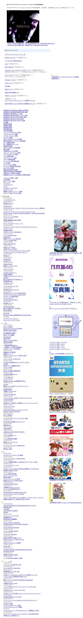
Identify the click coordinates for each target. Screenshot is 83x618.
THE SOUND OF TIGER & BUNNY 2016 (15, 492)
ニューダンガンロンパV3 (10, 286)
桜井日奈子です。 (8, 203)
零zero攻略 (6, 149)
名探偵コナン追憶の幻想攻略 (11, 173)
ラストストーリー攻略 (9, 158)
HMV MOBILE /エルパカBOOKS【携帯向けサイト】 (20, 103)
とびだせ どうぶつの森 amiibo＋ (12, 232)
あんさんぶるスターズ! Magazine (12, 328)
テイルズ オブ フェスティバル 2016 (13, 494)
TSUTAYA (8, 80)
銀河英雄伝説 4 (7, 389)
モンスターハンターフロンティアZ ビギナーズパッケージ (20, 227)
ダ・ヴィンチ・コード (9, 332)
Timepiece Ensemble (8, 306)
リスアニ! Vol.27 (8, 367)
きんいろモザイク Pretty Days (11, 522)
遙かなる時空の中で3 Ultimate (12, 308)
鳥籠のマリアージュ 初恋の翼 (12, 238)
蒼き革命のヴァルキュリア (11, 289)
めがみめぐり (7, 261)
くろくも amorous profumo (10, 531)
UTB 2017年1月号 (8, 399)
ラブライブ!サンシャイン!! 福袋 (12, 607)
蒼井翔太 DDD (7, 507)
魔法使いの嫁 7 (7, 449)
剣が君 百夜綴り (8, 274)
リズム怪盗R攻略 (8, 156)
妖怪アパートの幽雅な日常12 (11, 365)
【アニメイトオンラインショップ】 (15, 54)
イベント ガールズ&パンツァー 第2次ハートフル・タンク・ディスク (23, 497)
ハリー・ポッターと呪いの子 (11, 359)
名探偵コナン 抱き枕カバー (11, 615)
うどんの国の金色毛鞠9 (10, 438)
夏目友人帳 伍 (7, 477)
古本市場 (7, 86)
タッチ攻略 (6, 163)
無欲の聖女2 (7, 338)
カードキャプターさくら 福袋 (12, 605)
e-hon (6, 64)
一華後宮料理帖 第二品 (10, 345)
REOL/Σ (5, 512)
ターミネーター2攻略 (9, 164)
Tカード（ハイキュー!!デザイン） (59, 412)
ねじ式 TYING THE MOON (11, 527)
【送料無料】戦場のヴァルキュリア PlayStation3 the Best (65, 502)
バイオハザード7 (8, 298)
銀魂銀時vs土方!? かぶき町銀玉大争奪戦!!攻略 (16, 175)
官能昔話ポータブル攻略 (10, 151)
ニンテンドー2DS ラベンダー (58, 342)
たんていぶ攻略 (8, 137)
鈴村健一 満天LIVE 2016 (10, 470)
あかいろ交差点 (8, 326)
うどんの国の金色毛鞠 (9, 474)
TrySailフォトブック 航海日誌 (12, 349)
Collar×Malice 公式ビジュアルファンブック (15, 410)
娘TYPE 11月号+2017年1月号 (11, 411)
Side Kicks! (6, 313)
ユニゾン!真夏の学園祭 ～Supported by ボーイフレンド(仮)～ (20, 462)
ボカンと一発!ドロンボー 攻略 (12, 193)
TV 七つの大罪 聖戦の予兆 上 (12, 489)
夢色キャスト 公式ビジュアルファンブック (15, 386)
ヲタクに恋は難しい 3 (9, 435)
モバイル (12, 57)
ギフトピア (6, 183)
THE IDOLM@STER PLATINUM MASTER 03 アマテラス (19, 505)
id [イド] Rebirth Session (10, 235)
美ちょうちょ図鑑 (8, 335)
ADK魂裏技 (6, 179)
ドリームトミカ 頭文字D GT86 (12, 564)
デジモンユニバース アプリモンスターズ (15, 252)
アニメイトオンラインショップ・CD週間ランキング (20, 100)
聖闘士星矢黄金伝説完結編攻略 (12, 171)
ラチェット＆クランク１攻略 (11, 152)
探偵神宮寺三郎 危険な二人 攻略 (12, 113)
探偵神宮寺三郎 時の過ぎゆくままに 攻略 (15, 115)
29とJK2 (5, 384)
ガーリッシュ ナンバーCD (11, 515)
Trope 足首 (6, 509)
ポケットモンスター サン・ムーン (13, 223)
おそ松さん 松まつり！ (10, 272)
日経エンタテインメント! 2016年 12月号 (15, 355)
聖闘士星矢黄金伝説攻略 (10, 169)
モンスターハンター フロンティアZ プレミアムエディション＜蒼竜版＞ (24, 208)
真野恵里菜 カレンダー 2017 (11, 571)
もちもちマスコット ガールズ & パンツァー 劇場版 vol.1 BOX (21, 610)
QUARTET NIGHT (8, 551)
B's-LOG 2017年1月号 (9, 394)
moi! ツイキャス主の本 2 (10, 340)
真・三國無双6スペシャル (10, 144)
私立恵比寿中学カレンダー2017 (12, 597)
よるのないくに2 (8, 283)
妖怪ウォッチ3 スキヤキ (10, 266)
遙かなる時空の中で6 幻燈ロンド (13, 279)
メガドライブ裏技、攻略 (10, 178)
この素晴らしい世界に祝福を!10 (12, 347)
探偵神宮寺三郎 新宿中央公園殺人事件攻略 (15, 110)
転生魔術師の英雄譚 (9, 333)
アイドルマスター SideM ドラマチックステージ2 (17, 398)
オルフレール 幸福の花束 (10, 296)
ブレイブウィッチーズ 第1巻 (11, 479)
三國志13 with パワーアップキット (13, 276)
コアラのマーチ (8, 184)
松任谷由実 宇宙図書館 (10, 519)
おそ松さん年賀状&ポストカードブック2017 (16, 362)
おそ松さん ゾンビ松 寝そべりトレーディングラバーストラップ (21, 593)
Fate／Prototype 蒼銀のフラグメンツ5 (14, 421)
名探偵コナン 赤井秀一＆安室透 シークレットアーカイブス (20, 403)
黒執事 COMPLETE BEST (10, 554)
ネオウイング (9, 83)
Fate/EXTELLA (7, 206)
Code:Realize (6, 237)
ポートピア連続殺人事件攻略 (11, 166)
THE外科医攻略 (8, 130)
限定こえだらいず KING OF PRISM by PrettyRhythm (18, 580)
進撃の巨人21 (7, 425)
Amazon (7, 57)
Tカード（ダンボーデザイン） (58, 393)
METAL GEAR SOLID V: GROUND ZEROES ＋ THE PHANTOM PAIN (24, 213)
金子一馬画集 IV (8, 415)
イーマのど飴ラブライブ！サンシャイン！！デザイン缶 (19, 586)
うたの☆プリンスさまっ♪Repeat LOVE (14, 294)
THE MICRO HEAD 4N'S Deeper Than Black (15, 524)
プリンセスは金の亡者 (9, 240)
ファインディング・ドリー (11, 465)
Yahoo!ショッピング (10, 95)
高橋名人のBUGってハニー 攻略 (12, 191)
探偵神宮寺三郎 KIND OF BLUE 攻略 (14, 120)
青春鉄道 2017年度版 (9, 352)
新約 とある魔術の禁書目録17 (12, 371)
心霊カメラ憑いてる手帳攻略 (11, 147)
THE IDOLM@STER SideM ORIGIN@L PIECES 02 (17, 549)
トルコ (5, 186)
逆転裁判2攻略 (7, 124)
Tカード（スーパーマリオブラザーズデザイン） (63, 308)
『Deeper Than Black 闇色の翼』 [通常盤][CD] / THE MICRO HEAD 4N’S (27, 45)
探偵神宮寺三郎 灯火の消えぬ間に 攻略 (14, 117)
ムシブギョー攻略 (8, 168)
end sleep (5, 278)
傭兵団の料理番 (8, 342)
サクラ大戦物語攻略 (9, 159)
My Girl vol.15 (7, 337)
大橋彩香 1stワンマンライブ (11, 487)
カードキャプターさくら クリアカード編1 (15, 418)
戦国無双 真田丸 (8, 230)
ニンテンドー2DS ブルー (57, 345)
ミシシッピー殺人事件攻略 (11, 161)
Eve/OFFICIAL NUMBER (10, 510)
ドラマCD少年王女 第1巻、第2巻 (13, 558)
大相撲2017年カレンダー (10, 583)
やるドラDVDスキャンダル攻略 (12, 139)
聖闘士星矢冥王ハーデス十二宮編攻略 (14, 141)
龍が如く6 (6, 255)
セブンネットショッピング (12, 70)
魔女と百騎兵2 (7, 310)
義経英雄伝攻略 (8, 146)
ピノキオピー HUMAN (10, 534)
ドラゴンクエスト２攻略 (10, 136)
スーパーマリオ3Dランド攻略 (12, 132)
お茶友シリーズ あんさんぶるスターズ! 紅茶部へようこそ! (20, 575)
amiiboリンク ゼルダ (9, 247)
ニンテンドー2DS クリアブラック (59, 349)
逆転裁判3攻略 (7, 125)
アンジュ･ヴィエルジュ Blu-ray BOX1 (14, 458)
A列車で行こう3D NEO (10, 249)
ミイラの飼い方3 (8, 377)
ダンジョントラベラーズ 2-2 (11, 320)
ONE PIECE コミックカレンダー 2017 (14, 590)
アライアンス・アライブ (10, 318)
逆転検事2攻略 (7, 129)
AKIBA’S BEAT (7, 264)
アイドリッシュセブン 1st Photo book (13, 445)
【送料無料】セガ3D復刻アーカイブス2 (60, 480)
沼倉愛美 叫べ (7, 517)
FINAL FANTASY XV (9, 244)
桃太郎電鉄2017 (8, 281)
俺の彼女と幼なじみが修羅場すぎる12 (14, 381)
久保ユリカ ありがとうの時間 (12, 543)
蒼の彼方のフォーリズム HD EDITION (14, 293)
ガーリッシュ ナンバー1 (10, 475)
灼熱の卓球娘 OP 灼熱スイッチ (12, 538)
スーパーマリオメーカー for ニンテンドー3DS (16, 250)
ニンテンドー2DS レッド (57, 347)
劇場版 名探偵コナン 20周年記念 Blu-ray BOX (16, 499)
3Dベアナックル (8, 190)
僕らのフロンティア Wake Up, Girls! (13, 539)
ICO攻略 (5, 122)
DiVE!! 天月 (6, 546)
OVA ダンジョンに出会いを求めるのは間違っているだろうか (21, 468)
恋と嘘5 (5, 364)
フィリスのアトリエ (9, 199)
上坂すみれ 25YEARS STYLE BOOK (14, 432)
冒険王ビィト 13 (8, 354)
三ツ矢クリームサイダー (10, 188)
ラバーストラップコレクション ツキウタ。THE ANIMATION (21, 614)
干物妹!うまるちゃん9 (9, 391)
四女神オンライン (8, 303)
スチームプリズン (8, 269)
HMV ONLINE (9, 67)
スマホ (23, 70)
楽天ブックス (9, 89)
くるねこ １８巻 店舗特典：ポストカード (61, 353)
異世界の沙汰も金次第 (9, 330)
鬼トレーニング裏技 (9, 181)
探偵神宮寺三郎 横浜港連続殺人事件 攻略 (15, 112)
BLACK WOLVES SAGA (10, 300)
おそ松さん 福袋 (8, 603)
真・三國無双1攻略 (9, 142)
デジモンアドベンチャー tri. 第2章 (13, 455)
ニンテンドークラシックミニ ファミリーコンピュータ (19, 211)
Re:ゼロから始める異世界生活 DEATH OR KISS (17, 315)
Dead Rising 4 (7, 259)
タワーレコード (9, 75)
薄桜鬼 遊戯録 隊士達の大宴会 (12, 220)
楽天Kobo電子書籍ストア (12, 92)
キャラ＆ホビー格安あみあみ (13, 60)
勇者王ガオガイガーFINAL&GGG (13, 480)
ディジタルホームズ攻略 (10, 154)
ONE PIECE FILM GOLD (10, 484)
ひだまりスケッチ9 (9, 406)
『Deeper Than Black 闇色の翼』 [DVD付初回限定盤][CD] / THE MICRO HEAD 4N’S (31, 43)
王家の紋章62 (7, 428)
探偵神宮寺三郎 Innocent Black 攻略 (13, 119)
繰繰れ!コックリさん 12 (10, 442)
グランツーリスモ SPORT (10, 216)
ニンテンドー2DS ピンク (57, 344)
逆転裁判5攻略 (7, 127)
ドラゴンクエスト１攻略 (10, 134)
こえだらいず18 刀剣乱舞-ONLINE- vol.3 (15, 576)
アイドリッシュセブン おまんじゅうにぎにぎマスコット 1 (20, 600)
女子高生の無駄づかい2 (10, 374)
